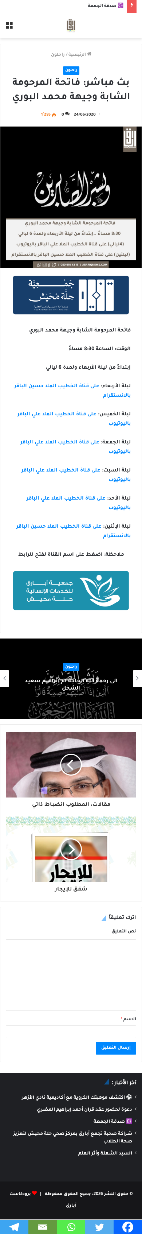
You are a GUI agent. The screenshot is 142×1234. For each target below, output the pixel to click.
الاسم (128, 1019)
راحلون (58, 55)
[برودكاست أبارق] (71, 25)
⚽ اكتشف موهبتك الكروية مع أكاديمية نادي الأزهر (77, 1098)
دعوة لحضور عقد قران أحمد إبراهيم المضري (84, 1110)
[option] (71, 679)
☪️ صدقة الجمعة (105, 6)
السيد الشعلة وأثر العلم (105, 1153)
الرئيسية (77, 55)
